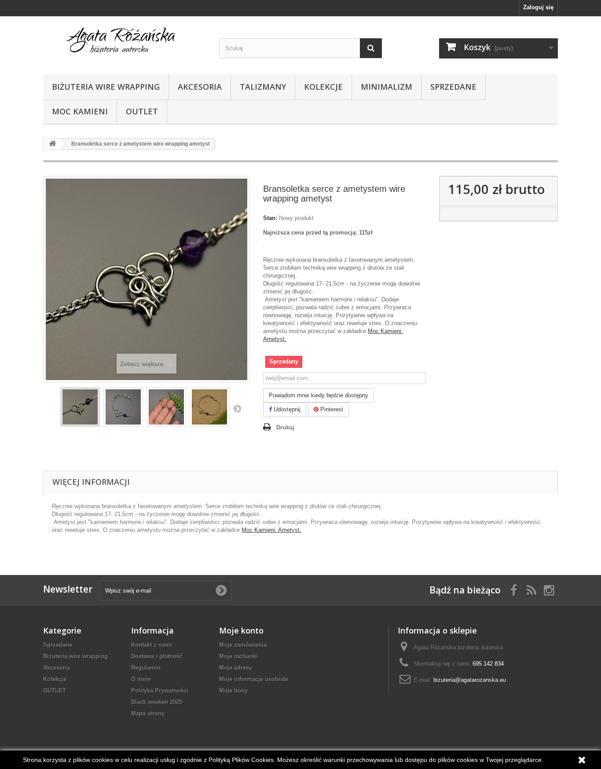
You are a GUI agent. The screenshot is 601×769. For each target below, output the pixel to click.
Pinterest (331, 409)
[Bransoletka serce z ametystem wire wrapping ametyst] (80, 407)
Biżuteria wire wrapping (106, 86)
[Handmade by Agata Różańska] (124, 43)
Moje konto (241, 630)
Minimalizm (386, 86)
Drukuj (285, 427)
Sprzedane (453, 86)
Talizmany (263, 86)
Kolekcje (323, 86)
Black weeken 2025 (156, 702)
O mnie (141, 679)
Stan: (270, 218)
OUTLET (142, 111)
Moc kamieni (80, 111)
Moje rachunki (238, 656)
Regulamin (146, 667)
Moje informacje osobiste (253, 679)
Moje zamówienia (243, 644)
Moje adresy (235, 667)
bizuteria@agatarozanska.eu (469, 680)
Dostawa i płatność (157, 656)
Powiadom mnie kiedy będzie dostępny (318, 395)
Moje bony (233, 690)
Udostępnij (286, 409)
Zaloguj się (538, 7)
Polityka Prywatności (159, 690)
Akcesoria (200, 86)
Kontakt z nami (151, 644)
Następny (237, 408)
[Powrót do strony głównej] (52, 144)
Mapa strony (148, 713)
